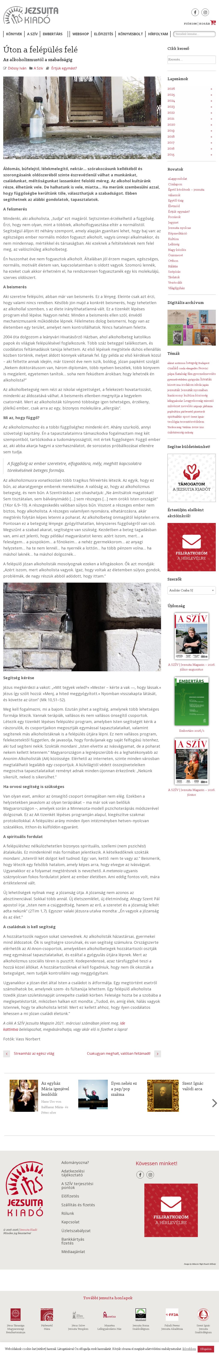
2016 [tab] (171, 149)
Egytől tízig (175, 200)
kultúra (189, 395)
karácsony (175, 395)
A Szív (32, 34)
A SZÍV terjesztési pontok (77, 1185)
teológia (173, 422)
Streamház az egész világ (34, 1053)
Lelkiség (173, 244)
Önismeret (175, 255)
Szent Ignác (197, 416)
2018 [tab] (171, 137)
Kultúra (173, 239)
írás (202, 427)
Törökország (174, 427)
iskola (198, 385)
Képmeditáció (177, 233)
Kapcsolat (70, 1221)
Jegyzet (173, 222)
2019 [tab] (171, 131)
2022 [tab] (171, 113)
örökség (189, 432)
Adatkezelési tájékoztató (72, 1172)
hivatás (206, 379)
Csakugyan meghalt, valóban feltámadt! (118, 1053)
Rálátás (173, 266)
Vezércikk (175, 282)
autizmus (180, 363)
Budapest (203, 363)
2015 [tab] (171, 155)
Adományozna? (75, 1162)
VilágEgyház (176, 288)
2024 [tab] (171, 101)
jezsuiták (173, 390)
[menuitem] (13, 34)
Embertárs (52, 34)
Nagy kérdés (177, 250)
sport (186, 416)
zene (195, 427)
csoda (182, 368)
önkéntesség (175, 432)
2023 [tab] (171, 107)
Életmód (174, 206)
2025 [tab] (171, 95)
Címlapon (175, 184)
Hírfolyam (158, 34)
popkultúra (173, 411)
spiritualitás (174, 416)
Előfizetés (103, 34)
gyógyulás (194, 379)
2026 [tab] (171, 89)
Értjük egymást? (64, 68)
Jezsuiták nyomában (194, 390)
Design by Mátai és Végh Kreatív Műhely (200, 1264)
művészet (173, 406)
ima (178, 385)
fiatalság (181, 374)
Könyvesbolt (130, 34)
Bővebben (189, 1349)
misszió (209, 401)
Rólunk (67, 1213)
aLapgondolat (177, 179)
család (172, 368)
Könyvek (14, 34)
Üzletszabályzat (76, 1230)
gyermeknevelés (204, 374)
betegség (191, 363)
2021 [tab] (170, 119)
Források (174, 217)
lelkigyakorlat (175, 401)
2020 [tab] (171, 125)
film (190, 374)
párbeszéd (187, 411)
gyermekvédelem (177, 379)
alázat (170, 363)
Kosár (207, 23)
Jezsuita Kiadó (30, 15)
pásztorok (199, 411)
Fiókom (190, 23)
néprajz (198, 406)
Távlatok (174, 277)
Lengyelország (193, 401)
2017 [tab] (171, 143)
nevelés (187, 406)
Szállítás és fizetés (78, 1204)
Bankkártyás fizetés (72, 1241)
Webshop (81, 34)
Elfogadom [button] (206, 1349)
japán (206, 385)
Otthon (173, 261)
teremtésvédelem (192, 422)
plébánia (208, 406)
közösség (201, 395)
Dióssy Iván (17, 68)
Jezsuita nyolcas (179, 228)
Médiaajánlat (73, 1251)
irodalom (188, 385)
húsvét (171, 385)
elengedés (192, 368)
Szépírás (174, 272)
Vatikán (186, 427)
